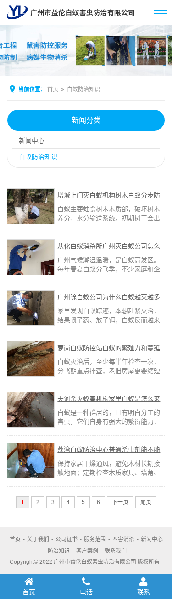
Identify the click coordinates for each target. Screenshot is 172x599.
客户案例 (87, 551)
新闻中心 (31, 140)
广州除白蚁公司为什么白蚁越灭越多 (108, 297)
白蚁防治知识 (83, 89)
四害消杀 (123, 539)
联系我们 (116, 551)
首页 (52, 89)
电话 (86, 592)
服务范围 (95, 539)
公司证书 (66, 539)
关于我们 (38, 539)
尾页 (145, 502)
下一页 (120, 502)
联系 (143, 592)
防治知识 (59, 551)
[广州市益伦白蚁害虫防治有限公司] (70, 21)
